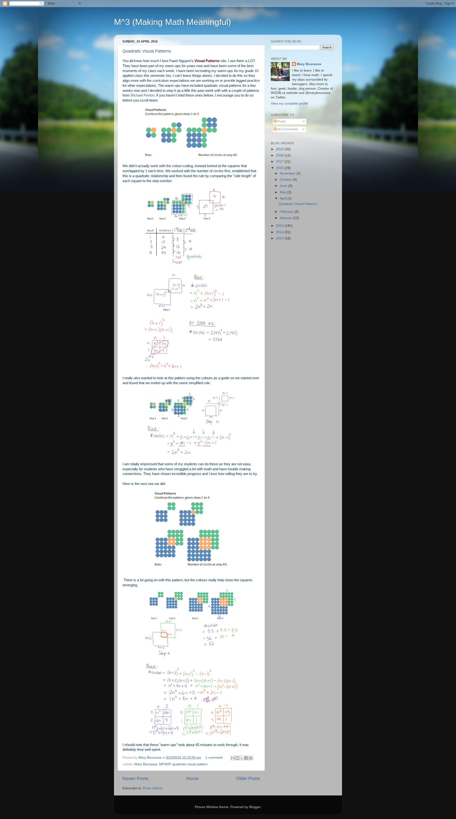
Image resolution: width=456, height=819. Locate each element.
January (286, 218)
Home (192, 778)
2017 (280, 161)
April (283, 198)
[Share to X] (241, 758)
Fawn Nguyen (180, 61)
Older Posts (248, 778)
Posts (281, 121)
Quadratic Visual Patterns (147, 51)
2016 (280, 168)
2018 (280, 155)
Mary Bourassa (145, 764)
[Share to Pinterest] (250, 758)
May (283, 192)
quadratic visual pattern (190, 764)
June (284, 186)
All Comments (287, 129)
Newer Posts (135, 778)
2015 (280, 226)
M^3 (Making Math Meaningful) (172, 22)
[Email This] (232, 758)
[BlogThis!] (237, 758)
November (288, 173)
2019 (280, 149)
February (287, 211)
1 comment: (214, 757)
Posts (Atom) (152, 788)
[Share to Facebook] (246, 758)
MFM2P (165, 764)
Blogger (255, 807)
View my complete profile (289, 103)
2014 (280, 232)
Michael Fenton (142, 95)
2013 (280, 238)
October (286, 179)
